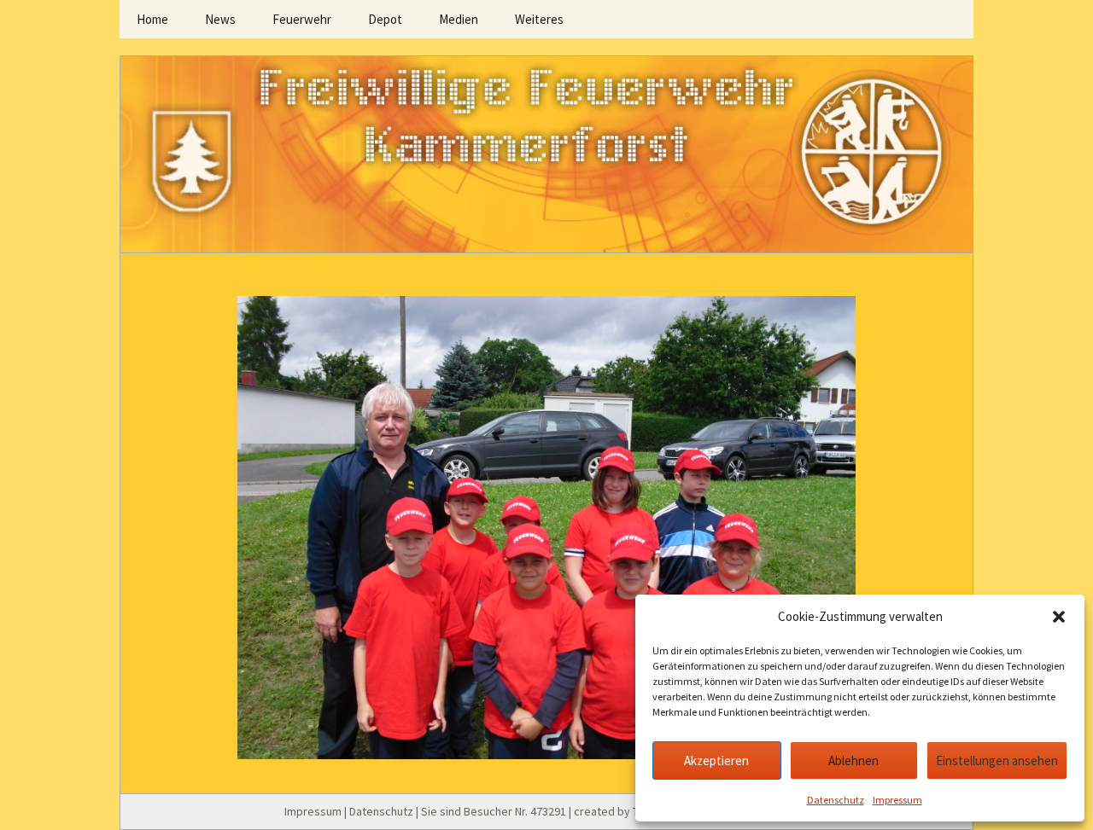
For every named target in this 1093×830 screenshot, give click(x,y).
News (220, 19)
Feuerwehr (301, 19)
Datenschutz (835, 799)
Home (152, 19)
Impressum (897, 799)
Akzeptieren (716, 760)
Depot (385, 19)
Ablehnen (853, 760)
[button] (1058, 616)
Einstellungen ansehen (997, 760)
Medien (458, 19)
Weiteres (539, 19)
